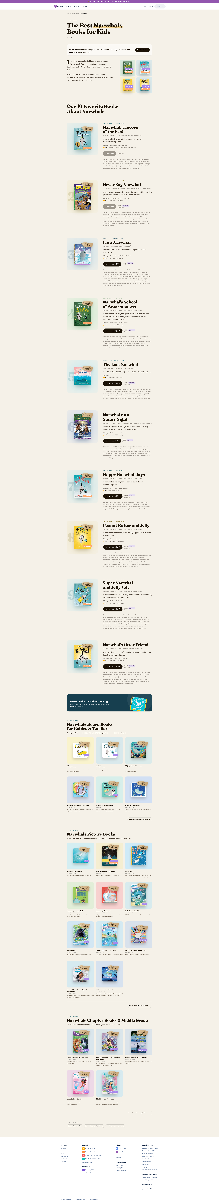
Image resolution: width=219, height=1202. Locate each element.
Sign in (151, 6)
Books (75, 6)
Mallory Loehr (109, 246)
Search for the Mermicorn (77, 1058)
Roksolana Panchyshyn (122, 368)
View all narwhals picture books (139, 1005)
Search (158, 6)
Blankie (70, 766)
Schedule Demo (120, 1155)
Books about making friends (94, 1126)
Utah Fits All (145, 1159)
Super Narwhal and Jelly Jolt (118, 585)
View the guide (142, 50)
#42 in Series (142, 1050)
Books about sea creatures (115, 1126)
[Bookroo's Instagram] (142, 1189)
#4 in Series (146, 86)
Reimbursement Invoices (149, 1170)
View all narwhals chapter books (139, 1113)
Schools (84, 6)
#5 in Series (146, 69)
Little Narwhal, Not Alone (106, 990)
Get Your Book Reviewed (149, 1177)
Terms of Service (80, 1200)
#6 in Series (129, 69)
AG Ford (122, 423)
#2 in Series (143, 940)
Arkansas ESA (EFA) (147, 1153)
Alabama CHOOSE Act (148, 1151)
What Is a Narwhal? (133, 805)
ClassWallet (145, 1164)
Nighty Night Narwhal (133, 766)
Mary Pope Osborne (112, 423)
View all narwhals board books (139, 819)
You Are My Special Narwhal (78, 805)
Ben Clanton (109, 136)
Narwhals (71, 950)
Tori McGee (109, 368)
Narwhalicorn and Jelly (105, 871)
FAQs (62, 1153)
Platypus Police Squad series (141, 189)
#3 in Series (129, 86)
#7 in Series (114, 861)
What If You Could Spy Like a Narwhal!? (78, 991)
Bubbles (99, 766)
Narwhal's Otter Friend (125, 644)
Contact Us (64, 1159)
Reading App (120, 1168)
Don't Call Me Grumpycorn (135, 950)
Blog (62, 1151)
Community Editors (121, 1170)
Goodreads (123, 147)
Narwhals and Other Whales (136, 1058)
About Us (63, 1148)
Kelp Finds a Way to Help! (106, 950)
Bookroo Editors (76, 38)
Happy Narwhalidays (124, 474)
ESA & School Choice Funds (149, 1148)
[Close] (217, 1)
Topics (77, 14)
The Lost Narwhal (120, 364)
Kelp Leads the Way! (133, 911)
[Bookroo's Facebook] (147, 1189)
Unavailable (110, 153)
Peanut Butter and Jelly (126, 525)
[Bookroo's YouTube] (151, 1189)
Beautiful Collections (88, 1173)
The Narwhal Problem (105, 1099)
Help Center (64, 1156)
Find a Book (119, 1165)
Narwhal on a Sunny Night (116, 417)
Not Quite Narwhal (74, 871)
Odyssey (144, 1167)
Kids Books (70, 14)
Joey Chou (119, 246)
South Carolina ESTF (147, 1156)
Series (86, 755)
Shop (67, 6)
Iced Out (128, 871)
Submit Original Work (148, 1180)
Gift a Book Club (87, 1162)
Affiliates (63, 1161)
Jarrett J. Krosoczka (112, 189)
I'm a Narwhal (117, 242)
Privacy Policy (94, 1200)
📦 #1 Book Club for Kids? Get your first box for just (107, 2)
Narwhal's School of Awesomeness (120, 304)
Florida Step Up (146, 1161)
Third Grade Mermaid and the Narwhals (108, 1059)
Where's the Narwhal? (105, 805)
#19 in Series (113, 1091)
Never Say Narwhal (122, 184)
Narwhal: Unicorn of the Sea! (120, 129)
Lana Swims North (74, 1099)
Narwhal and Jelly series (133, 136)
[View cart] (145, 6)
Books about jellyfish (74, 1126)
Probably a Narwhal (75, 911)
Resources (119, 1158)
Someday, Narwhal (103, 911)
